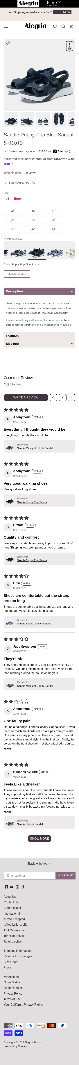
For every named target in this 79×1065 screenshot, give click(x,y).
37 (53, 210)
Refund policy (13, 941)
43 (53, 229)
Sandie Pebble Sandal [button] (30, 824)
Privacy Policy (13, 993)
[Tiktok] (23, 887)
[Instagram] (17, 887)
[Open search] (53, 397)
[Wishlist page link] (55, 26)
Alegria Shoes (33, 1042)
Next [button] (68, 14)
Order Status (12, 982)
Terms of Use (12, 999)
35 (13, 210)
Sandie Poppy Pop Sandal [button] (32, 502)
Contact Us (11, 902)
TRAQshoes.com (15, 930)
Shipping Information (17, 950)
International (12, 913)
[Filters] (63, 397)
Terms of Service (14, 935)
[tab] (39, 291)
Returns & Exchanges (18, 956)
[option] (39, 12)
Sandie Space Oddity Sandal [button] (33, 623)
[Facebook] (6, 887)
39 (33, 220)
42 (33, 229)
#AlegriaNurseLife (15, 924)
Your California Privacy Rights (23, 1004)
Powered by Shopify (15, 1046)
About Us (10, 896)
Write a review (25, 397)
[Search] (63, 26)
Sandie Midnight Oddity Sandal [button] (35, 448)
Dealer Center (13, 987)
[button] (13, 172)
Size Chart (10, 962)
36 (33, 210)
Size (6, 192)
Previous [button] (11, 14)
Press (7, 967)
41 (13, 229)
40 (53, 220)
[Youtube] (11, 887)
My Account (11, 976)
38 (13, 220)
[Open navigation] (6, 26)
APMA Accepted (14, 919)
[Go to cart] (71, 27)
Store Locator (12, 907)
